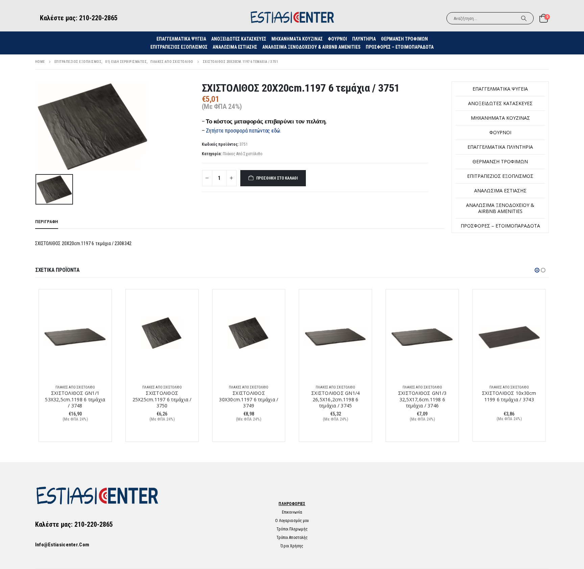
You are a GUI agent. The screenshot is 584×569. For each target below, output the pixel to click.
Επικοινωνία (292, 512)
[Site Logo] (292, 18)
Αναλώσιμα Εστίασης (235, 47)
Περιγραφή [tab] (46, 221)
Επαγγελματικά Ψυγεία (500, 89)
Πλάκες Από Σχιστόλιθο (242, 153)
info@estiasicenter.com (62, 545)
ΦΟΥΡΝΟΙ (337, 39)
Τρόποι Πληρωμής (292, 529)
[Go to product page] (75, 336)
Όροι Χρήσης (292, 546)
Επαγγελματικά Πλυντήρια (500, 147)
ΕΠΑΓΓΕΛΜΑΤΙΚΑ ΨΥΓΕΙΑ (181, 39)
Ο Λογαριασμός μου (292, 520)
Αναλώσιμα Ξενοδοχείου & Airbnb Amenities (311, 47)
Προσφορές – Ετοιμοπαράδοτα (400, 47)
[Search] (523, 18)
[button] (537, 270)
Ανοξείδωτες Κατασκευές (238, 39)
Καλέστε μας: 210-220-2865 (79, 18)
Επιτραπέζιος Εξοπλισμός (179, 47)
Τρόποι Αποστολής (292, 537)
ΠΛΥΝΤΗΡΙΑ (364, 39)
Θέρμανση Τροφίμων (404, 39)
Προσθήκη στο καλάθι (277, 178)
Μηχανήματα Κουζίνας (297, 39)
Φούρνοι (500, 132)
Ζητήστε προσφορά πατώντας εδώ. (243, 130)
